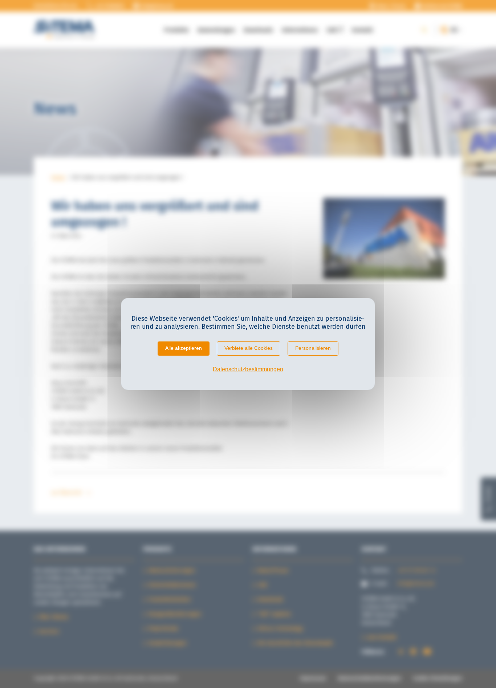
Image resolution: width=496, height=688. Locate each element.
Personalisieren (313, 348)
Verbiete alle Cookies (248, 348)
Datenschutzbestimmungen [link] (248, 369)
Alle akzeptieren (183, 348)
